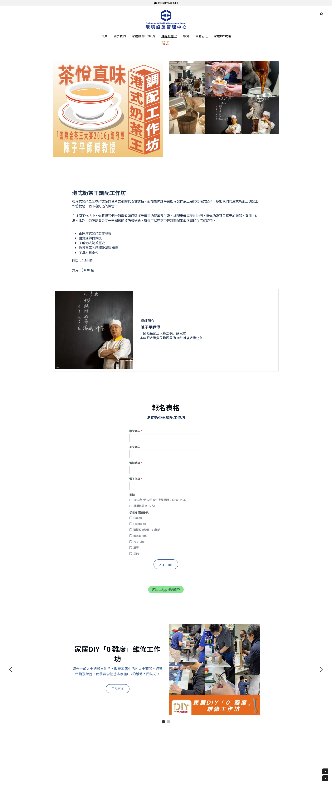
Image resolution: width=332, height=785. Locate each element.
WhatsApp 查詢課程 (166, 589)
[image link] (166, 19)
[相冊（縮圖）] (187, 79)
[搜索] (321, 14)
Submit (166, 564)
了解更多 (117, 688)
